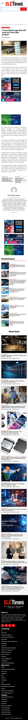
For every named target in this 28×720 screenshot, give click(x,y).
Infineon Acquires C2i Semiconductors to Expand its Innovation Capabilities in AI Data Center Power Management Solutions (12, 588)
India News (9, 24)
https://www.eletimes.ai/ (14, 197)
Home (2, 24)
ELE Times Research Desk (6, 358)
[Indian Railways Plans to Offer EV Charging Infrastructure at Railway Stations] (5, 323)
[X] (16, 212)
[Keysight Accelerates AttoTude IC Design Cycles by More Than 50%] (14, 344)
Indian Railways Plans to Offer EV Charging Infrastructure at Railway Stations (17, 323)
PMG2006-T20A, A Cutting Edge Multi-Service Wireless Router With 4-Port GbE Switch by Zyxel (7, 180)
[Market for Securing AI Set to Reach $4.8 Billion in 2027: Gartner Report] (14, 498)
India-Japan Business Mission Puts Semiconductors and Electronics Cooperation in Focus (17, 290)
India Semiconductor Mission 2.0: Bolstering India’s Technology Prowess (12, 484)
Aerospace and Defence (13, 271)
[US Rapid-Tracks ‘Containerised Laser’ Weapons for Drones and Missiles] (5, 298)
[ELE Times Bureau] (14, 190)
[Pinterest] (9, 625)
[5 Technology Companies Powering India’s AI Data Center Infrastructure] (5, 265)
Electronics (3, 560)
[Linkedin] (14, 212)
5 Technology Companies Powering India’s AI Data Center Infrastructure (12, 381)
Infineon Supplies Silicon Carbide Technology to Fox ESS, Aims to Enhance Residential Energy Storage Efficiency (13, 458)
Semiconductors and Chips (5, 482)
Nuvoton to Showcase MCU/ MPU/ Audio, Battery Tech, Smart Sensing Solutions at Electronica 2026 (12, 536)
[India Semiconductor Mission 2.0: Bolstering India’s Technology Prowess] (14, 472)
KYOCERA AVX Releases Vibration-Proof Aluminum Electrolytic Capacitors (11, 432)
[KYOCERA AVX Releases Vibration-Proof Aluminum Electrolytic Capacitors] (14, 420)
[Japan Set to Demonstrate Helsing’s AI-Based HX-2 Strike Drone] (5, 315)
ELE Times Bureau (5, 37)
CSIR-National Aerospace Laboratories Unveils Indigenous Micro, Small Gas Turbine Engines (18, 274)
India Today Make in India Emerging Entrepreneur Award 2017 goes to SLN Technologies (20, 180)
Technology (8, 27)
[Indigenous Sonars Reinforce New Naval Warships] (5, 306)
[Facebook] (11, 212)
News (5, 24)
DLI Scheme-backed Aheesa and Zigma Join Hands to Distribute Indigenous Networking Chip (14, 562)
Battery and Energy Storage (5, 430)
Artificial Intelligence (13, 264)
